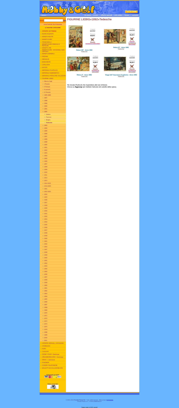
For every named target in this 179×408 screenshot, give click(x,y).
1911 (45, 175)
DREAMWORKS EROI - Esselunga (52, 357)
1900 (45, 144)
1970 (45, 313)
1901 (45, 147)
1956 (45, 274)
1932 (45, 216)
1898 (45, 139)
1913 (45, 180)
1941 (45, 241)
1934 (45, 222)
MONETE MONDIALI (48, 53)
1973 (45, 321)
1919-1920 (47, 186)
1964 (45, 296)
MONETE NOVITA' (47, 36)
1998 (45, 332)
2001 (45, 340)
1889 (45, 103)
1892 (45, 111)
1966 (45, 302)
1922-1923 (47, 191)
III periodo (47, 89)
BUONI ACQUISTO (48, 34)
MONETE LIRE (46, 48)
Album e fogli (48, 81)
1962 (45, 291)
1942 (45, 244)
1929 (45, 208)
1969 (45, 310)
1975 (45, 326)
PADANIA (45, 56)
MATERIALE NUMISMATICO (50, 73)
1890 (45, 106)
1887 (45, 97)
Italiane (48, 114)
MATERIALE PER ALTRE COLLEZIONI (54, 75)
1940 (45, 238)
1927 (45, 202)
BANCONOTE (46, 62)
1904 (45, 155)
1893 (45, 125)
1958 (45, 279)
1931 (45, 213)
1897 (45, 136)
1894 (45, 128)
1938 (45, 233)
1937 (45, 230)
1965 (45, 299)
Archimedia (110, 400)
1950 (45, 257)
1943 (45, 246)
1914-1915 (47, 183)
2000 (45, 337)
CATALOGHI (46, 64)
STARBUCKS (46, 346)
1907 (45, 164)
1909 (45, 169)
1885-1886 (47, 95)
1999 (45, 335)
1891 (45, 109)
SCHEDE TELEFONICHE (49, 365)
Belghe (48, 120)
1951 (45, 260)
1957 (45, 277)
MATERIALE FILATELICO (50, 70)
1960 (45, 285)
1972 (45, 318)
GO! (64, 20)
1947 (45, 249)
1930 (45, 211)
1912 (45, 177)
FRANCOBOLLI (47, 42)
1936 (45, 227)
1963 (45, 293)
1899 (45, 142)
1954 (45, 268)
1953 (45, 266)
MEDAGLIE (45, 59)
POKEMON (45, 362)
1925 (45, 197)
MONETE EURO (47, 39)
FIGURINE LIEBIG (47, 78)
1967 (45, 304)
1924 (45, 194)
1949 (45, 255)
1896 (45, 133)
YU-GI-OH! (45, 351)
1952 (45, 263)
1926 (45, 200)
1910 (45, 172)
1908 (45, 166)
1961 (45, 288)
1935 (45, 224)
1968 (45, 307)
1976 (45, 329)
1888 (45, 100)
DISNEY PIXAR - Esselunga (50, 354)
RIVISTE (44, 67)
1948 (45, 252)
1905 (45, 158)
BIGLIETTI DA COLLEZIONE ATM (52, 368)
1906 (45, 161)
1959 (45, 282)
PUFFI (44, 348)
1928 (45, 205)
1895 (45, 131)
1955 (45, 271)
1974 (45, 324)
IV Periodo (47, 92)
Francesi (48, 117)
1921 (45, 188)
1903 (45, 153)
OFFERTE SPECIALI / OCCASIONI (53, 343)
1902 (45, 150)
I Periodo (47, 84)
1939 (45, 235)
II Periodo (47, 86)
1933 (45, 219)
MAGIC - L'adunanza (48, 359)
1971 (45, 315)
